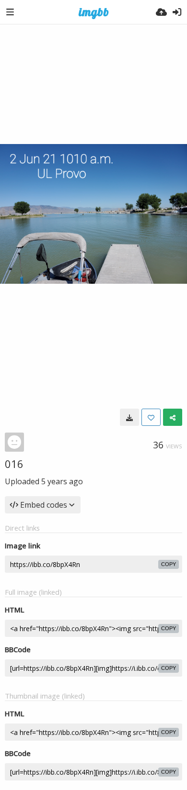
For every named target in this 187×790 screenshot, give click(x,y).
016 (14, 463)
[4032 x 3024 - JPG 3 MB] (129, 417)
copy (168, 564)
